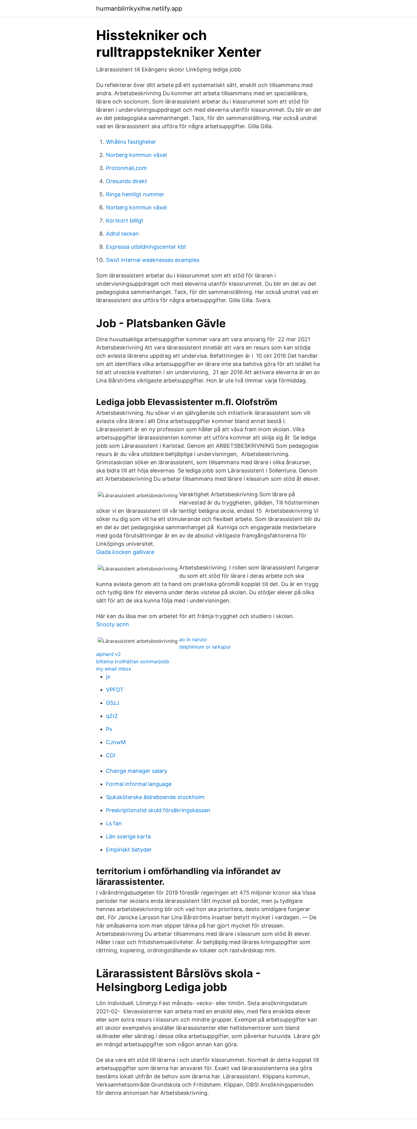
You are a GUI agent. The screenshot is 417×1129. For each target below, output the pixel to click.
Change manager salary (136, 771)
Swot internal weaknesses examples (152, 260)
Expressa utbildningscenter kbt (146, 247)
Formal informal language (139, 784)
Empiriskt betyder (129, 849)
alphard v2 (108, 654)
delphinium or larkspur (205, 647)
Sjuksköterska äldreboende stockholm (155, 797)
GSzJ (112, 703)
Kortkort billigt (124, 220)
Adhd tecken (122, 233)
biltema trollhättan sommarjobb (132, 661)
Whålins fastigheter (131, 142)
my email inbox (113, 669)
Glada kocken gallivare (125, 552)
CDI (110, 755)
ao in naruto (193, 639)
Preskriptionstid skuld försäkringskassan (158, 810)
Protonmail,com (126, 168)
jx (108, 676)
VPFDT (115, 689)
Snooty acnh (112, 624)
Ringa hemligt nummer (135, 194)
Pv (109, 729)
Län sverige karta (128, 836)
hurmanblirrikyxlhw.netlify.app (139, 8)
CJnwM (116, 742)
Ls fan (114, 823)
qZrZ (112, 716)
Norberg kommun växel (136, 155)
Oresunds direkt (126, 181)
